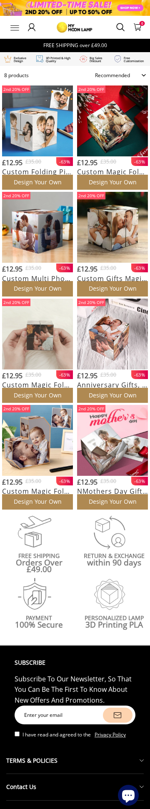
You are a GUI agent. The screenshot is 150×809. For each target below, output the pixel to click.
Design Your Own (38, 182)
